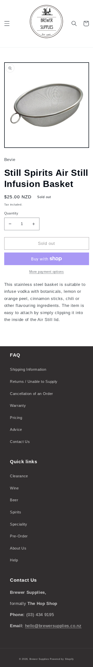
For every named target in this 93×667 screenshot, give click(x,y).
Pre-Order (19, 536)
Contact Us (20, 441)
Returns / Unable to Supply (34, 381)
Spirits (15, 512)
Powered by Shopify (62, 659)
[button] (7, 23)
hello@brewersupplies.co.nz (53, 625)
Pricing (16, 417)
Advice (16, 429)
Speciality (18, 524)
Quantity (11, 213)
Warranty (18, 405)
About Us (18, 548)
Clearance (19, 476)
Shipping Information (28, 369)
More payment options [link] (46, 272)
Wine (14, 488)
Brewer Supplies (40, 659)
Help (14, 560)
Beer (14, 500)
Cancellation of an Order (31, 393)
